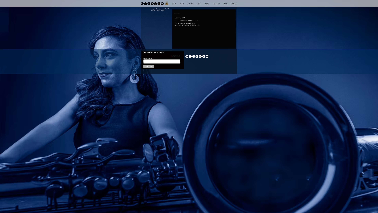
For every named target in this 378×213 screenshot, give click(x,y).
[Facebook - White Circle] (196, 56)
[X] (159, 3)
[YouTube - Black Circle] (162, 3)
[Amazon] (148, 3)
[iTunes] (145, 3)
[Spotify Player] (222, 57)
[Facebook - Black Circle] (152, 3)
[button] (166, 3)
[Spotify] (142, 3)
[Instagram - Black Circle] (155, 3)
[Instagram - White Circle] (200, 56)
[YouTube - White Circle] (207, 56)
